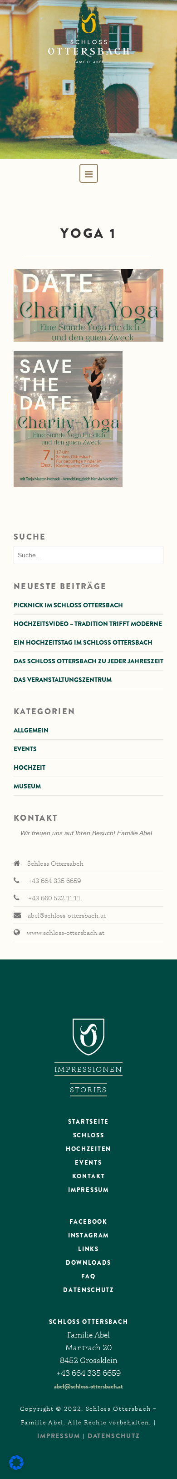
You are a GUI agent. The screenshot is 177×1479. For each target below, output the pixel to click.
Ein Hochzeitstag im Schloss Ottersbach (83, 642)
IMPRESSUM (58, 1435)
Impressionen (88, 1069)
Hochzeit (29, 767)
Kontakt (88, 1176)
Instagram (88, 1235)
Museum (27, 786)
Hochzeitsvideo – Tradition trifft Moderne (88, 623)
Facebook (88, 1221)
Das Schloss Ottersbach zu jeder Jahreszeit (88, 661)
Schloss (88, 1135)
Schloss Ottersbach (88, 1321)
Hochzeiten (88, 1149)
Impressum (88, 1190)
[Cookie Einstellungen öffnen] (16, 1467)
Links (88, 1249)
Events (25, 748)
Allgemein (31, 730)
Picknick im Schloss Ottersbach (68, 605)
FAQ (88, 1276)
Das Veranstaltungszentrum (63, 679)
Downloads (88, 1262)
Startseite (88, 1121)
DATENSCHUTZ (88, 1290)
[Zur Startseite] (88, 79)
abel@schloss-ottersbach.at (88, 1386)
